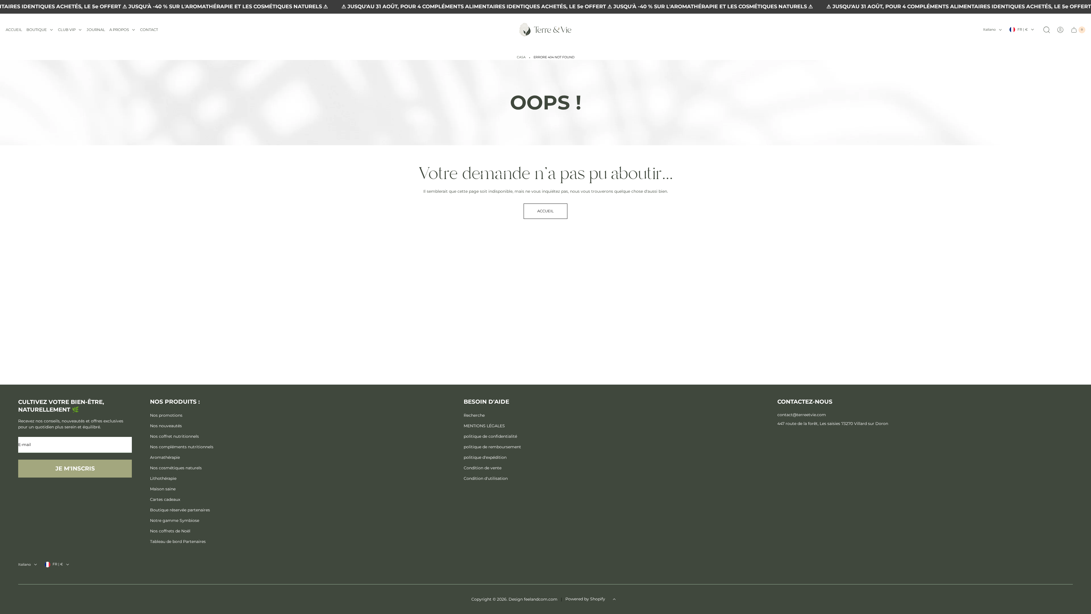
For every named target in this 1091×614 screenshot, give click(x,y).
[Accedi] (1060, 30)
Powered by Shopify (585, 598)
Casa (521, 57)
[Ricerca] (1046, 30)
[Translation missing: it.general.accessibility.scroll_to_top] (614, 599)
